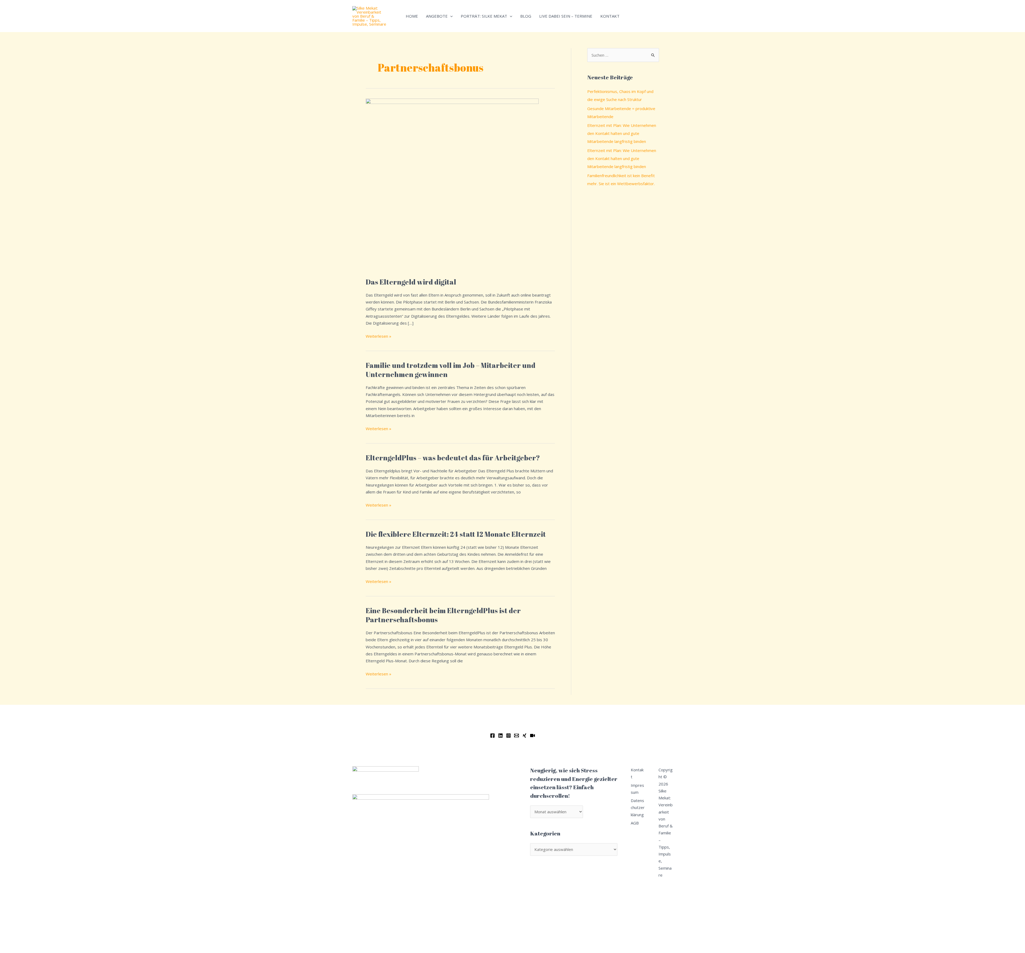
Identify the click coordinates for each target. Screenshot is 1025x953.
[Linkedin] (500, 735)
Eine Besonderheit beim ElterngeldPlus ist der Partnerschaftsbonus (443, 615)
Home (412, 16)
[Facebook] (492, 735)
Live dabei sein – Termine (565, 16)
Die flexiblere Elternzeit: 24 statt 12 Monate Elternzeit (456, 534)
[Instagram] (508, 735)
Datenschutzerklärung (638, 807)
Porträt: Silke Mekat (484, 16)
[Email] (516, 735)
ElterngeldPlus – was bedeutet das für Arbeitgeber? (453, 457)
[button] (450, 16)
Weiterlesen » (378, 336)
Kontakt (610, 16)
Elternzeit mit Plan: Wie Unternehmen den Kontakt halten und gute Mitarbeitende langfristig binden (621, 133)
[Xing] (524, 735)
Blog (525, 16)
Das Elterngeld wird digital (411, 282)
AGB (635, 823)
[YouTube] (532, 735)
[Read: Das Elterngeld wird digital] (452, 184)
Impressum (637, 789)
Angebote (437, 16)
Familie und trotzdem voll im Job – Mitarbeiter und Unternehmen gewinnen (450, 369)
